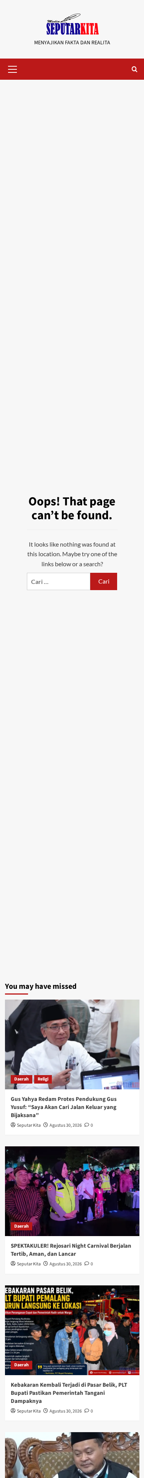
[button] (12, 68)
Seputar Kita (29, 1125)
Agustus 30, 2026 (66, 1125)
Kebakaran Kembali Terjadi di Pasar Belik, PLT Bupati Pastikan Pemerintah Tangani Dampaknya (69, 1393)
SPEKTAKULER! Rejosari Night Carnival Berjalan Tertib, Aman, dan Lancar (71, 1250)
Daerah (21, 1079)
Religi (43, 1079)
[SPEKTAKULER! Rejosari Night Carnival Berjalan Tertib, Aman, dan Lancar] (72, 1191)
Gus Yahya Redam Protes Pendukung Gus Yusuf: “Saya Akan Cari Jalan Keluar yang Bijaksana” (64, 1107)
